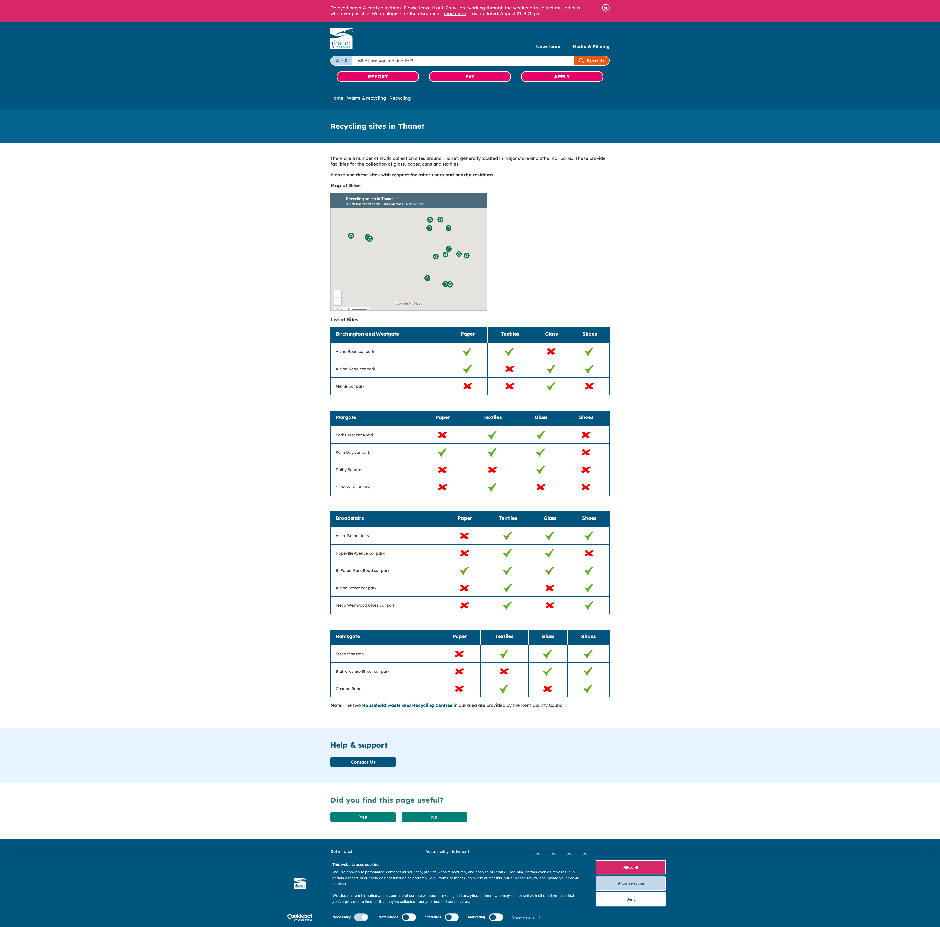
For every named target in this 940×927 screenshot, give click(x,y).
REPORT (378, 76)
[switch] (409, 917)
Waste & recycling (366, 98)
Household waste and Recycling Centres (407, 705)
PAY (470, 76)
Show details (523, 917)
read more (455, 13)
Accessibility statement (447, 851)
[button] (606, 8)
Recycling (400, 98)
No (434, 817)
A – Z (341, 60)
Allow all (630, 867)
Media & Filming (591, 46)
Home (336, 98)
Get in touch (341, 851)
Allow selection (631, 883)
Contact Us (363, 762)
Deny (630, 899)
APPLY (562, 76)
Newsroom (548, 46)
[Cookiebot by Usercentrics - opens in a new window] (300, 917)
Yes (363, 817)
